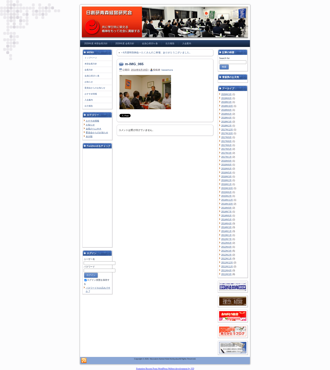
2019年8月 (226, 98)
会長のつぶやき (93, 128)
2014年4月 (226, 223)
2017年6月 (226, 145)
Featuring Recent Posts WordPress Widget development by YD (165, 368)
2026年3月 (226, 94)
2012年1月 (226, 258)
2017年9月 (226, 137)
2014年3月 (226, 227)
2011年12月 (227, 262)
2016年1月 (226, 184)
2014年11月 (227, 200)
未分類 (89, 136)
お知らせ (90, 125)
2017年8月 (226, 141)
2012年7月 (226, 239)
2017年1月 (226, 157)
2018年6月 (226, 114)
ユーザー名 (89, 259)
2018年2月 (226, 125)
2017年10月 (227, 133)
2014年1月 (226, 231)
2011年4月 (226, 270)
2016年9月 (226, 161)
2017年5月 (226, 149)
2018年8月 (226, 110)
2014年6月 (226, 215)
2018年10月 (227, 106)
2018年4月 (226, 117)
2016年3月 (226, 176)
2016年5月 (226, 172)
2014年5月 (226, 219)
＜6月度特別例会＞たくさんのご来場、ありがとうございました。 (156, 52)
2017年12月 (227, 129)
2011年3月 (226, 274)
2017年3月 (226, 153)
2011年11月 (227, 266)
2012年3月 (226, 251)
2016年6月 (226, 168)
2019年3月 (226, 102)
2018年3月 (226, 121)
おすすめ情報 (92, 121)
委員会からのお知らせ (97, 132)
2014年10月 (227, 204)
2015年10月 (227, 188)
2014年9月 (226, 208)
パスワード (89, 266)
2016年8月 (226, 164)
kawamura (167, 69)
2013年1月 (226, 235)
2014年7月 (226, 211)
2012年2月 (226, 255)
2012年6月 (226, 243)
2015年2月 (226, 196)
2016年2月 (226, 180)
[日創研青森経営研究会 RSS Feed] (84, 360)
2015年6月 (226, 192)
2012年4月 (226, 247)
